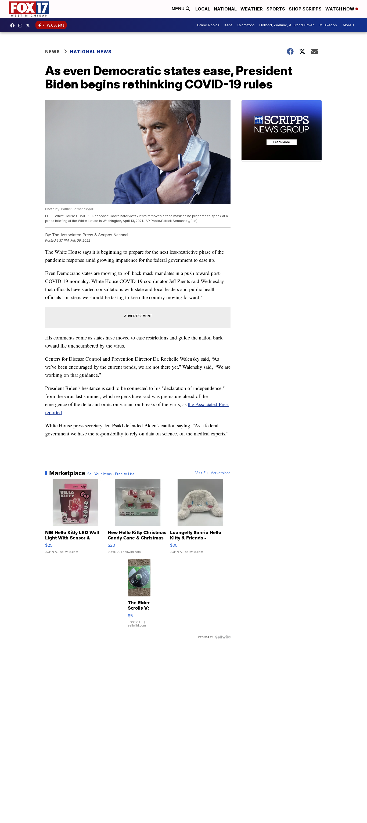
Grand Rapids (208, 25)
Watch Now (340, 9)
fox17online (13, 25)
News (52, 51)
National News (90, 51)
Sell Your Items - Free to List (110, 474)
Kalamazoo (245, 25)
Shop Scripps (305, 9)
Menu (179, 8)
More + (348, 25)
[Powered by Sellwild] (223, 637)
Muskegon (328, 25)
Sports (276, 9)
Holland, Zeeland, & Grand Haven (287, 25)
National (225, 9)
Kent (228, 25)
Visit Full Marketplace (213, 473)
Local (202, 9)
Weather (251, 9)
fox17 (29, 25)
